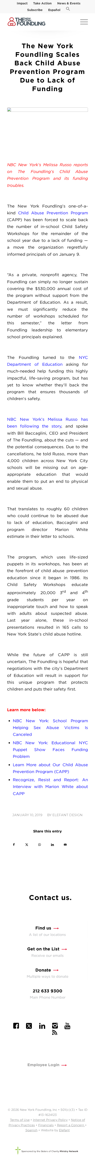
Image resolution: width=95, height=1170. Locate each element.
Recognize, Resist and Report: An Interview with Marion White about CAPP (50, 786)
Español (54, 10)
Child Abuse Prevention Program (53, 212)
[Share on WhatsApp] (39, 844)
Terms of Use (20, 1120)
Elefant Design (67, 815)
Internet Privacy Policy (50, 1120)
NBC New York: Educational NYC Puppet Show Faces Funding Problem (50, 749)
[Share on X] (26, 844)
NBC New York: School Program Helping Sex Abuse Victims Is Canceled (50, 727)
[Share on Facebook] (13, 844)
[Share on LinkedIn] (52, 844)
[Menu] (82, 22)
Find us (43, 928)
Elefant (64, 1130)
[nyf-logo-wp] (39, 22)
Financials (46, 1125)
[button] (68, 10)
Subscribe (35, 10)
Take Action (42, 3)
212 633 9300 (47, 991)
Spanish (31, 1130)
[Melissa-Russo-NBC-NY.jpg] (47, 131)
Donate (43, 970)
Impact (22, 3)
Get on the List (43, 948)
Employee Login (43, 1064)
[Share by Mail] (65, 844)
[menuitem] (22, 3)
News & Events (68, 3)
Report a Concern (71, 1125)
